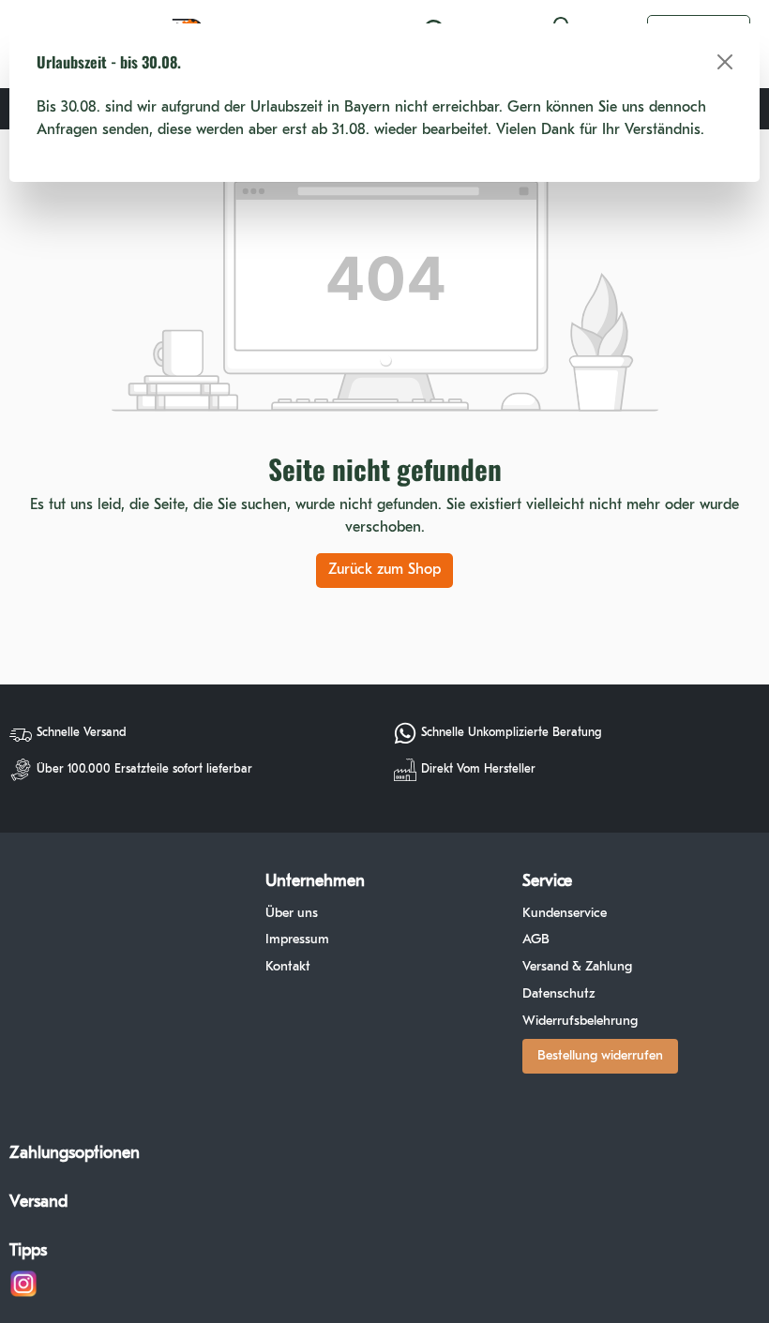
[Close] (725, 62)
